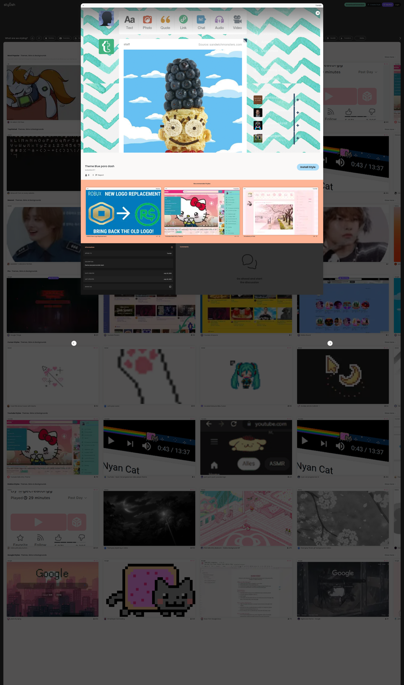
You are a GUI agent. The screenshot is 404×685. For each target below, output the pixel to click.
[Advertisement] (8, 342)
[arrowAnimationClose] (74, 343)
